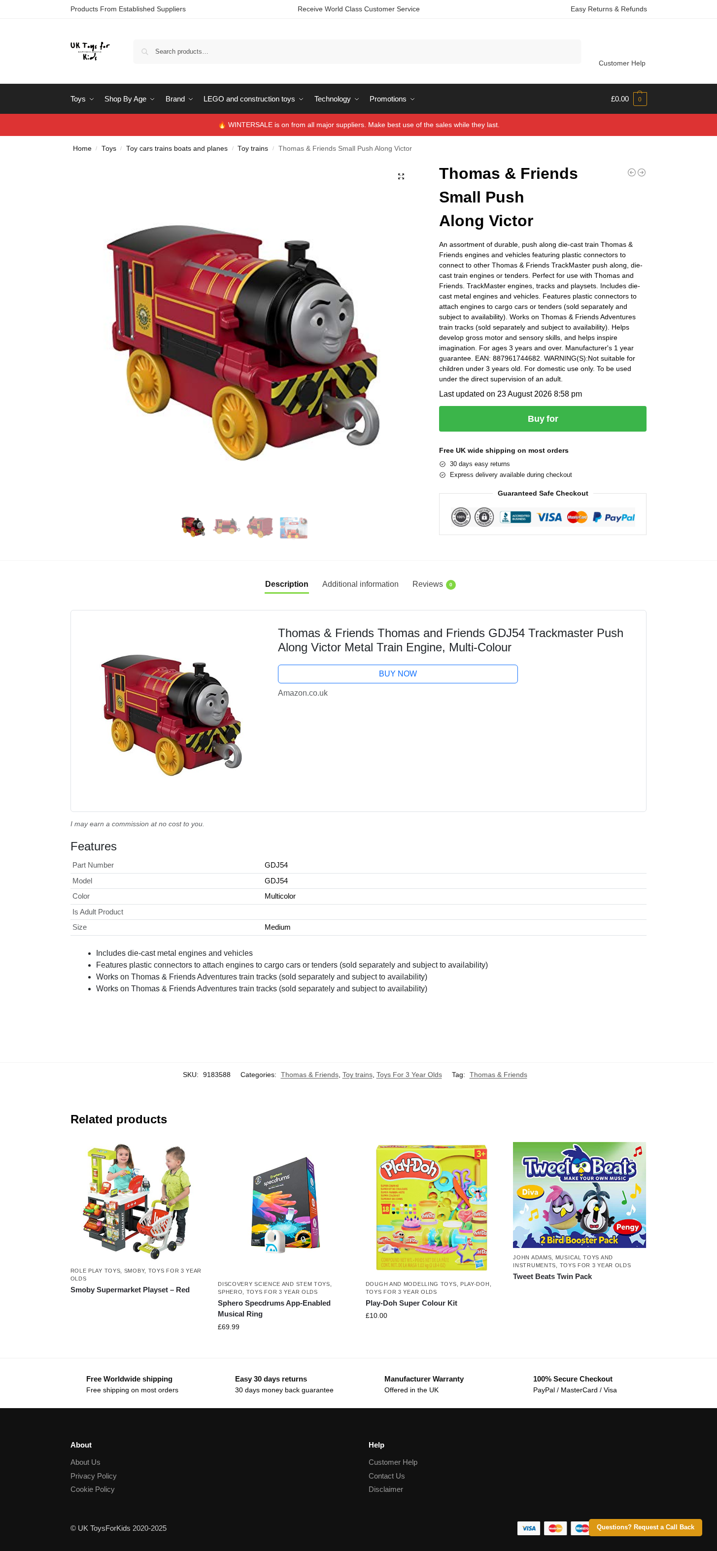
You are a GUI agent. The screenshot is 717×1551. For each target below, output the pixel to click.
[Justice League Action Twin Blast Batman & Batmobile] (632, 172)
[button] (629, 99)
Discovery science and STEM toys (274, 1284)
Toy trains (253, 148)
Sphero (230, 1292)
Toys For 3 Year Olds (409, 1075)
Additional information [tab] (360, 584)
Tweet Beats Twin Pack (552, 1276)
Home (82, 148)
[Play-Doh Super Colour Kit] (432, 1208)
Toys (109, 148)
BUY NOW (398, 674)
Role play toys (95, 1271)
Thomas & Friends (310, 1075)
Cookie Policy (92, 1489)
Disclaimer (386, 1489)
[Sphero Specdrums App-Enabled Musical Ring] (284, 1208)
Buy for (543, 419)
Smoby (134, 1271)
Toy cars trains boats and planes (177, 148)
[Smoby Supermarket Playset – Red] (137, 1202)
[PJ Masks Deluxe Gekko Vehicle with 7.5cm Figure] (642, 172)
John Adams (532, 1257)
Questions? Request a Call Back (645, 1527)
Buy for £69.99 (284, 1348)
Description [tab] (286, 584)
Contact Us (387, 1476)
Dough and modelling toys (411, 1284)
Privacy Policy (93, 1476)
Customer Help (622, 63)
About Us (85, 1462)
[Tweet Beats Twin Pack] (579, 1195)
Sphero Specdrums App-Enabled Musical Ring (274, 1308)
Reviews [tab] (432, 584)
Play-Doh (475, 1284)
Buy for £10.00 (432, 1337)
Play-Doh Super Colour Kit (411, 1303)
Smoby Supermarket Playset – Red (130, 1289)
